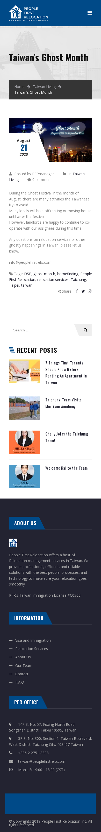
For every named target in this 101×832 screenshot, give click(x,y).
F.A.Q (19, 682)
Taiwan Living (44, 86)
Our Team (23, 665)
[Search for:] (50, 326)
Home (19, 86)
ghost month (44, 273)
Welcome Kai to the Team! (67, 468)
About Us (23, 656)
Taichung (78, 279)
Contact (21, 673)
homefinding (67, 273)
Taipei (14, 285)
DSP (27, 273)
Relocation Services (31, 648)
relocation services (53, 279)
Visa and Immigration (33, 640)
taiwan (26, 285)
